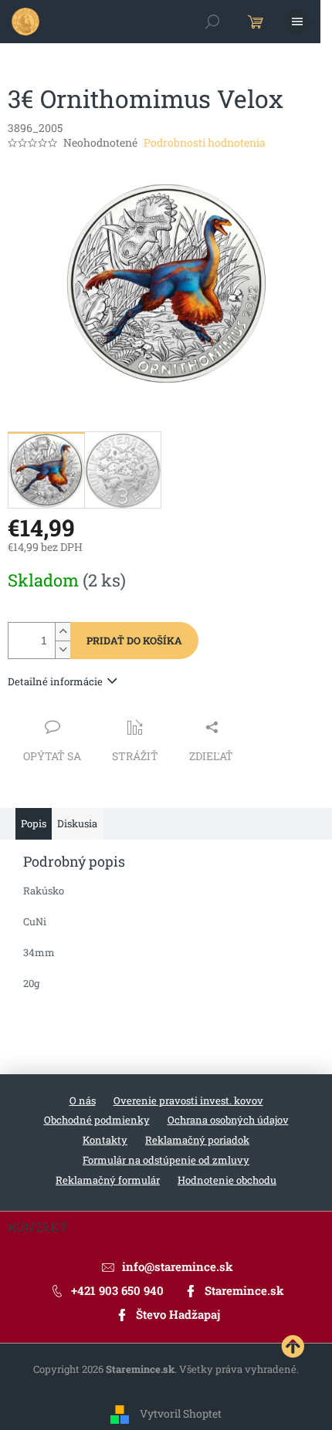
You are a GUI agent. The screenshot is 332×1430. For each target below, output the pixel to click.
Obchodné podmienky (97, 1120)
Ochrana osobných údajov (228, 1120)
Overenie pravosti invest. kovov (188, 1100)
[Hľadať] (212, 21)
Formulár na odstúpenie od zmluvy (166, 1160)
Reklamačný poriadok (197, 1140)
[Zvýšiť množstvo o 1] (62, 632)
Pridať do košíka (134, 640)
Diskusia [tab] (77, 823)
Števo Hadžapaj (178, 1314)
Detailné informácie (55, 681)
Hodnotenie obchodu (227, 1180)
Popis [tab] (33, 823)
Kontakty (105, 1140)
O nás (82, 1100)
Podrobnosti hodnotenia (205, 142)
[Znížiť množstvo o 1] (62, 649)
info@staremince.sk (177, 1266)
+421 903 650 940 (117, 1290)
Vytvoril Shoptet (181, 1412)
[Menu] (297, 21)
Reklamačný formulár (108, 1180)
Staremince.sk (244, 1290)
